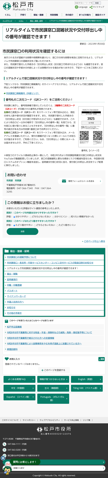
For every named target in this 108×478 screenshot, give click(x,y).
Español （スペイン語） (19, 397)
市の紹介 (69, 15)
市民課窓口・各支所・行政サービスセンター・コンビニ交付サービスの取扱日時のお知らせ (50, 263)
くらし (8, 15)
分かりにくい (61, 216)
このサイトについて (10, 420)
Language (83, 7)
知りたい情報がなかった (82, 216)
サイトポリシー (29, 420)
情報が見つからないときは (52, 379)
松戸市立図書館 (14, 327)
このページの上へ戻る (94, 241)
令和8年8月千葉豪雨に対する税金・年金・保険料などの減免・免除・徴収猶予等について (49, 332)
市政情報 (54, 15)
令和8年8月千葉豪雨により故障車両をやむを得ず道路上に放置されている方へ (44, 344)
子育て (23, 15)
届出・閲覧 (12, 274)
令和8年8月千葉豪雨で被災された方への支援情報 (30, 338)
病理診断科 (12, 349)
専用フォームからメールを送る (81, 181)
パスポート (12, 291)
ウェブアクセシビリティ (50, 420)
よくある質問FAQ (17, 379)
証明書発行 (12, 279)
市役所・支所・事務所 (17, 462)
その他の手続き (14, 313)
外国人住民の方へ (15, 302)
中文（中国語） (18, 388)
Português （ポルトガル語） (52, 398)
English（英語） (86, 379)
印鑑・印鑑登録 (14, 285)
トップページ (7, 21)
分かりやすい (22, 216)
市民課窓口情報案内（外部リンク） (23, 93)
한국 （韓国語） (52, 388)
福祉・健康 (38, 15)
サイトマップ (98, 7)
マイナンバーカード (16, 296)
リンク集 (86, 420)
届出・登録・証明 (36, 21)
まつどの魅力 (85, 15)
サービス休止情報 (71, 420)
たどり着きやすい (24, 225)
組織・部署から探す (16, 468)
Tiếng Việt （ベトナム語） (86, 388)
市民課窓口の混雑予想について (21, 257)
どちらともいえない (41, 216)
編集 (102, 359)
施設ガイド (100, 15)
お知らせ (11, 307)
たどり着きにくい (67, 225)
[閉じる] (3, 458)
